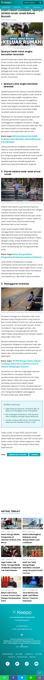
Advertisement (7, 654)
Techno (17, 7)
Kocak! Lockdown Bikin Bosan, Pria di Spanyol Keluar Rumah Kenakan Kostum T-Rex (23, 421)
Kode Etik (38, 654)
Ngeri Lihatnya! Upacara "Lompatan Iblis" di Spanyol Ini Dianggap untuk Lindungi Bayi (22, 410)
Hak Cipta (19, 654)
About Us (11, 657)
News (3, 532)
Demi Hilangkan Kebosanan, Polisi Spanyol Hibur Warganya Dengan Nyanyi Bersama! (22, 415)
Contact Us (29, 654)
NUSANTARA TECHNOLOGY (24, 617)
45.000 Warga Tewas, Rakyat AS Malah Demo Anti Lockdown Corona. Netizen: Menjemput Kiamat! (21, 364)
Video (27, 7)
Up (40, 673)
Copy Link (39, 677)
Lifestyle (6, 7)
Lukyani (13, 20)
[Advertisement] (22, 484)
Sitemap (32, 657)
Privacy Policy (22, 657)
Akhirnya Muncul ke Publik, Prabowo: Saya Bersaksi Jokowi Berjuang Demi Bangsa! (21, 139)
